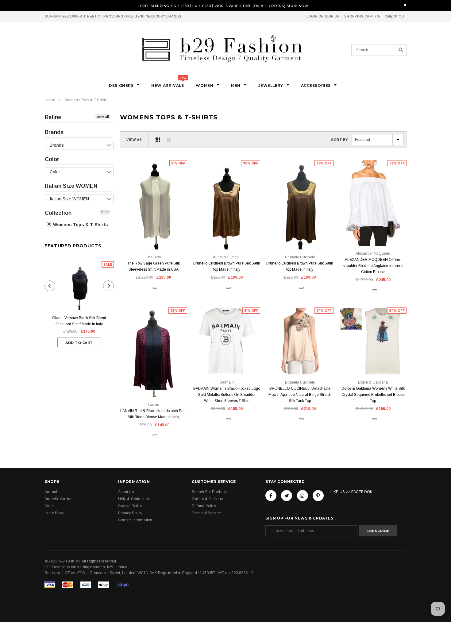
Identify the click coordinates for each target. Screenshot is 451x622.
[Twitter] (286, 495)
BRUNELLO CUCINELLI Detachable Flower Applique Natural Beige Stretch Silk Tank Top (299, 394)
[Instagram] (302, 495)
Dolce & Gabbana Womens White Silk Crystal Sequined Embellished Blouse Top (373, 394)
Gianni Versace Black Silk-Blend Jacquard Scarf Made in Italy (79, 321)
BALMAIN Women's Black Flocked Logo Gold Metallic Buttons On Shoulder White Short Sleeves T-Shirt (226, 394)
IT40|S (373, 232)
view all (102, 116)
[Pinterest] (318, 495)
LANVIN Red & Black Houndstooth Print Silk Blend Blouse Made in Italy (153, 414)
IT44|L (300, 235)
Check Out (395, 16)
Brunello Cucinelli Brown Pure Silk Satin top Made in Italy (226, 266)
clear (105, 212)
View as (134, 139)
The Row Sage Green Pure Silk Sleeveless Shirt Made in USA (153, 266)
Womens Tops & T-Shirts (85, 100)
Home (49, 100)
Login (312, 16)
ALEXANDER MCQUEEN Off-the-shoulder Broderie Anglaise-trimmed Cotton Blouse (373, 265)
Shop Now (297, 6)
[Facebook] (270, 495)
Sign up (332, 16)
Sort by (339, 139)
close (405, 5)
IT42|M (153, 235)
